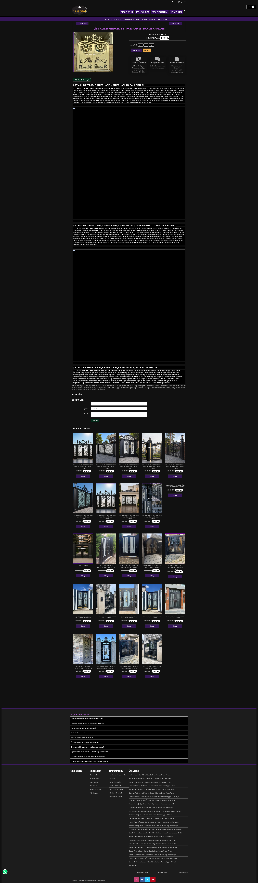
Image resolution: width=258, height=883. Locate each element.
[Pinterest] (153, 879)
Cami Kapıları (94, 775)
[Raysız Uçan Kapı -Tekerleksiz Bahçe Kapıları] (106, 599)
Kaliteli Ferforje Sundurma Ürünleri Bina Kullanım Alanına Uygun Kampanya (153, 858)
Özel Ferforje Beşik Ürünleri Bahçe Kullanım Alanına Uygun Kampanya (151, 807)
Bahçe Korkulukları (115, 782)
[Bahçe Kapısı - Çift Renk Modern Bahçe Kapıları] (129, 599)
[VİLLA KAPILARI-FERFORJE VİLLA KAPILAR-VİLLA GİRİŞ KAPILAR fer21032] (106, 448)
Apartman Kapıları (95, 789)
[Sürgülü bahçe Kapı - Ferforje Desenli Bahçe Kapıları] (175, 548)
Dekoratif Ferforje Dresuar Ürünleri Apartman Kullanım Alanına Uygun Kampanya (155, 829)
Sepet (251, 7)
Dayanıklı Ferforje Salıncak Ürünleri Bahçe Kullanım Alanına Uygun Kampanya (154, 797)
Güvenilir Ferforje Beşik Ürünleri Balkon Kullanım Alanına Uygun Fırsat (151, 793)
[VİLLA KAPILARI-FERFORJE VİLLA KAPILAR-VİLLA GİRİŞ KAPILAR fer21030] (152, 448)
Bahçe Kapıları (94, 778)
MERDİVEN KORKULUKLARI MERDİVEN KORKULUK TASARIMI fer (163, 386)
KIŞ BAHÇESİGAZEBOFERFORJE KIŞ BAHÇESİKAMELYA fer (130, 386)
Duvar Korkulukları (115, 786)
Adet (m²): (134, 45)
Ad (87, 404)
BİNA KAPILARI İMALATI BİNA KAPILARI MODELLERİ (157, 388)
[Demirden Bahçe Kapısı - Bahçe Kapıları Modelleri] (106, 548)
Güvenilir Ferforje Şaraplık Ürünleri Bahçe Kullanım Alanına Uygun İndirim (152, 844)
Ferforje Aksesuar (76, 771)
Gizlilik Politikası (163, 872)
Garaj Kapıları (94, 782)
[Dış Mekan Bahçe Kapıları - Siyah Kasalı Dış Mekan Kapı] (106, 649)
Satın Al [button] (146, 50)
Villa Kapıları (94, 793)
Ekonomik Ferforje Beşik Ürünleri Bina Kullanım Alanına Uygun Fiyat (150, 778)
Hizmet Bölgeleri (142, 872)
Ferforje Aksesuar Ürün (178, 388)
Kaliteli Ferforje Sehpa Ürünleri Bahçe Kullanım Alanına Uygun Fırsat (151, 836)
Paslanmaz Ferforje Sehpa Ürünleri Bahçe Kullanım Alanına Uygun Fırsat (152, 840)
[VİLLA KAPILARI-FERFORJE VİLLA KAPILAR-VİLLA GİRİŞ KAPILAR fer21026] (106, 498)
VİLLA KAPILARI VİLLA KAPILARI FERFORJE (106, 388)
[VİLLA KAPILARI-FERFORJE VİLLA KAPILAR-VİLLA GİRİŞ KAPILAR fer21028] (175, 448)
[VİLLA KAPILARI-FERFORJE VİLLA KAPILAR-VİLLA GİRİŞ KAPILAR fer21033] (83, 448)
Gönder (95, 420)
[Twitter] (147, 879)
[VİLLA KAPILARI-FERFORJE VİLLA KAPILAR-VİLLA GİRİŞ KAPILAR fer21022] (152, 498)
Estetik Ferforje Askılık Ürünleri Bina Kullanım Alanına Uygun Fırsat (150, 782)
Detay (83, 476)
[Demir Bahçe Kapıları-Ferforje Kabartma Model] (83, 649)
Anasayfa (107, 19)
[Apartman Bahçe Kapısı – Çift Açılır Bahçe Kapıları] (152, 548)
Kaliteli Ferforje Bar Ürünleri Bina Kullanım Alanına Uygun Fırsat (149, 775)
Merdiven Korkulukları (116, 793)
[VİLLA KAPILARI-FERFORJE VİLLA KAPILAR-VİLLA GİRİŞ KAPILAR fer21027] (83, 498)
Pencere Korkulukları (116, 789)
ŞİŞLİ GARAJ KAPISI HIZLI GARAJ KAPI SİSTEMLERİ (130, 388)
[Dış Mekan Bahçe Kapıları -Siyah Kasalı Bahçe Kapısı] (129, 649)
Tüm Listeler (133, 865)
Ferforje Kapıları (95, 771)
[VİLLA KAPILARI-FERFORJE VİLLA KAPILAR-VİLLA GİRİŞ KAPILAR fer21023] (129, 498)
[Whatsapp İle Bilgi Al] (5, 871)
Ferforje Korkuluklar (116, 771)
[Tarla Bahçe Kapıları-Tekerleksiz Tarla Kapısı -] (83, 599)
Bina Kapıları (94, 786)
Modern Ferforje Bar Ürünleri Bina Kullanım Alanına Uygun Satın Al (150, 815)
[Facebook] (142, 879)
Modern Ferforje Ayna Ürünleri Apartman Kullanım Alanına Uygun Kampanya (153, 826)
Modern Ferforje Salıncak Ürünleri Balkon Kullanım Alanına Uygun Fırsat (152, 789)
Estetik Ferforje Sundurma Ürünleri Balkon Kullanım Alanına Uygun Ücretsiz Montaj (155, 833)
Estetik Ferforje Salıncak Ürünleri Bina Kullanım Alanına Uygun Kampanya (152, 855)
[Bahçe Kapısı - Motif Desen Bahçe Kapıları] (175, 599)
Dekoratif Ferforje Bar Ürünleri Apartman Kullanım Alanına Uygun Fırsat (152, 786)
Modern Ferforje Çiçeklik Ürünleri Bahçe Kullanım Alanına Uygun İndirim (152, 804)
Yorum (86, 414)
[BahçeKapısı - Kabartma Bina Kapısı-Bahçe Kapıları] (152, 649)
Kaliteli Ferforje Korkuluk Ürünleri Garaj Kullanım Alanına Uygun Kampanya (153, 847)
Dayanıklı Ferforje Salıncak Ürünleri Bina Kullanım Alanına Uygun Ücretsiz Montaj (154, 811)
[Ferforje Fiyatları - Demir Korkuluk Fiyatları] (79, 10)
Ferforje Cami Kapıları (78, 386)
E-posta (85, 409)
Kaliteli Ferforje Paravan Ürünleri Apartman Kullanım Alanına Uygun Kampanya (154, 822)
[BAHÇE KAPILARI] (83, 548)
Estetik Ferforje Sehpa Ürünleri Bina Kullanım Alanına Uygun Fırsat (150, 851)
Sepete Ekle (136, 50)
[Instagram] (136, 879)
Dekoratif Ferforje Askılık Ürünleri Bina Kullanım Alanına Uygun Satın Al (151, 818)
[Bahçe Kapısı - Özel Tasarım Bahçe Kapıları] (152, 599)
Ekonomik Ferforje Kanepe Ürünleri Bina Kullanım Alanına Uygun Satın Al (152, 862)
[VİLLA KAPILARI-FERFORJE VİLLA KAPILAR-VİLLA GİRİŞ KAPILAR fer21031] (129, 448)
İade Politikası (183, 872)
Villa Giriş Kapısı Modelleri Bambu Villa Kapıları (100, 386)
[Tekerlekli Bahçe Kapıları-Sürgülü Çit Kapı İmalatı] (129, 548)
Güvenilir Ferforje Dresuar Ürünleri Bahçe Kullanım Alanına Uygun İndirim (152, 800)
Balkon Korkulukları (115, 796)
